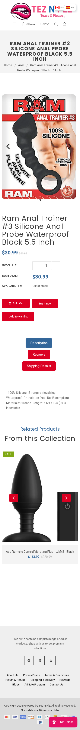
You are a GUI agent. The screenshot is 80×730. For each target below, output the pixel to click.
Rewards (65, 679)
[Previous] (8, 146)
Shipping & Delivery (43, 679)
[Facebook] (29, 660)
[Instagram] (51, 660)
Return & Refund (16, 679)
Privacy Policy (31, 675)
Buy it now (44, 303)
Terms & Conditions (57, 675)
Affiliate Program (35, 684)
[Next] (70, 146)
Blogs (16, 684)
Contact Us (56, 684)
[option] (59, 7)
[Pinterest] (40, 660)
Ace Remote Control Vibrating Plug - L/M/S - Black (40, 551)
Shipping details (39, 366)
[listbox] (64, 7)
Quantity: (9, 264)
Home (8, 65)
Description (39, 343)
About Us (12, 675)
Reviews (39, 354)
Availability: (12, 285)
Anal (21, 65)
